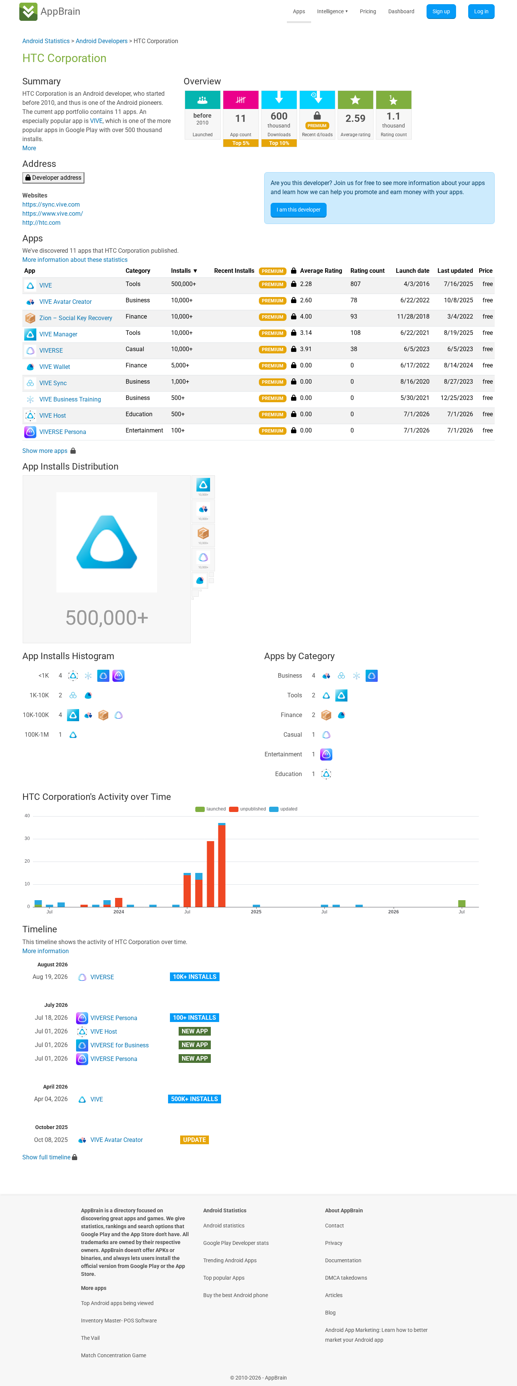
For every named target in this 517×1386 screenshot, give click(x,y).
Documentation (343, 1260)
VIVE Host (103, 1031)
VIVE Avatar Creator (116, 1139)
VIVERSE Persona (113, 1018)
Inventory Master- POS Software (119, 1321)
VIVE (96, 120)
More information (45, 951)
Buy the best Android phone (235, 1295)
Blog (330, 1313)
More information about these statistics (75, 259)
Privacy (334, 1243)
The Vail (90, 1338)
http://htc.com (41, 222)
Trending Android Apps (230, 1260)
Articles (334, 1295)
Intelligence (332, 11)
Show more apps (44, 450)
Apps (299, 11)
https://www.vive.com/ (52, 213)
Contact (334, 1226)
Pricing (368, 11)
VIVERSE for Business (119, 1045)
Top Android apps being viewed (117, 1303)
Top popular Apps (223, 1278)
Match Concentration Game (113, 1355)
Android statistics (223, 1226)
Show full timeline (46, 1157)
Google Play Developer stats (236, 1243)
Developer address (56, 177)
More (29, 148)
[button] (293, 284)
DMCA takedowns (346, 1278)
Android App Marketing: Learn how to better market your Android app (376, 1335)
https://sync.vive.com (51, 204)
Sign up (441, 11)
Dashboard (401, 11)
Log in (481, 11)
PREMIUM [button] (272, 271)
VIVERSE (102, 977)
